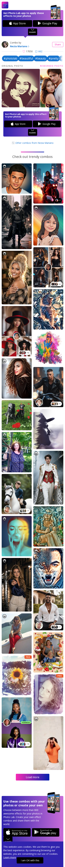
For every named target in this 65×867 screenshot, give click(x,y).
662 (40, 51)
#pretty (53, 58)
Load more (32, 777)
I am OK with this (30, 860)
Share (58, 44)
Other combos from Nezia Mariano (34, 142)
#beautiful (26, 58)
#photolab (10, 58)
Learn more (9, 857)
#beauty (40, 58)
